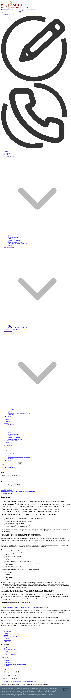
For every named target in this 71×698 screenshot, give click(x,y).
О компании (8, 445)
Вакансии (11, 411)
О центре (11, 409)
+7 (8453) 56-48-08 (6, 14)
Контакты (7, 416)
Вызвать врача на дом (7, 10)
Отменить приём (20, 10)
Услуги (6, 151)
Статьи (10, 238)
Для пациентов (9, 424)
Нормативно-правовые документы (19, 413)
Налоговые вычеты (14, 240)
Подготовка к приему (15, 242)
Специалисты (8, 153)
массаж (33, 607)
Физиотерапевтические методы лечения (17, 607)
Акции (10, 245)
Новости (11, 414)
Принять (65, 690)
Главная (3, 493)
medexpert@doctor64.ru (8, 467)
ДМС (9, 235)
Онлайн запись (30, 10)
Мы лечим (7, 641)
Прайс (6, 155)
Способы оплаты (13, 237)
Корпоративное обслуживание (17, 243)
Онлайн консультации (11, 329)
